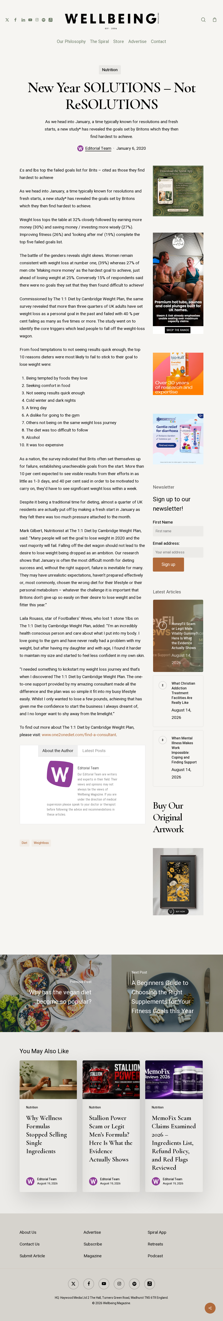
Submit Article (32, 1256)
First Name (163, 522)
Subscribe (93, 1244)
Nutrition (110, 70)
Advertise (92, 1232)
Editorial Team (98, 148)
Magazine (92, 1256)
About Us (28, 1232)
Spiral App (157, 1232)
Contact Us (30, 1244)
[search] (203, 19)
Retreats (155, 1244)
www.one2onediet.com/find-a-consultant (79, 735)
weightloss (41, 843)
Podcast (155, 1256)
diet (24, 843)
